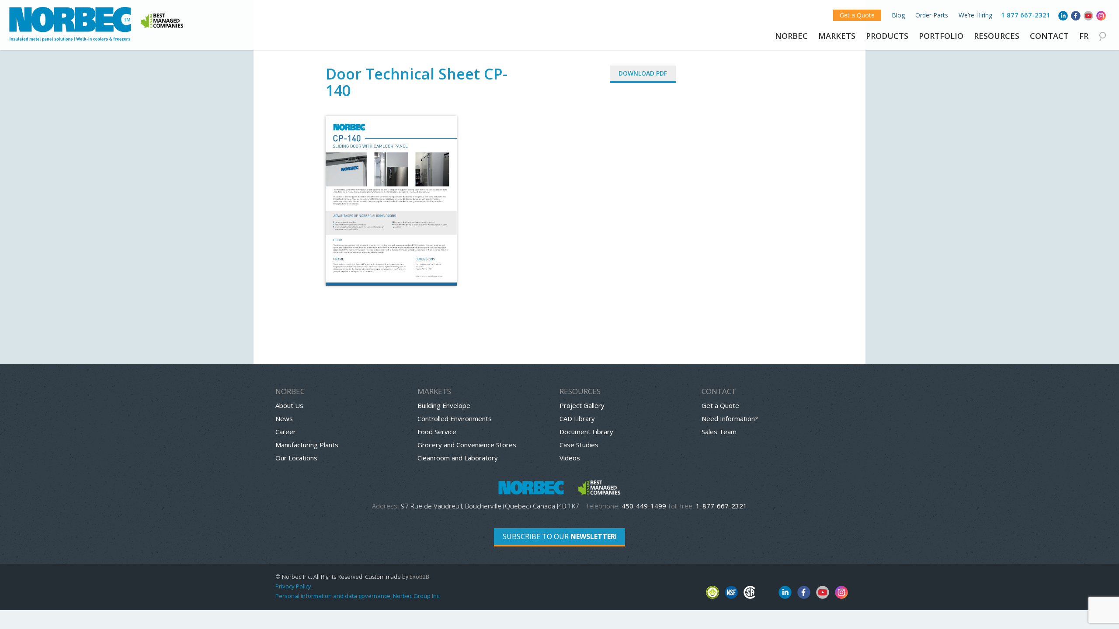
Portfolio (941, 36)
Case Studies (579, 444)
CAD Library (577, 418)
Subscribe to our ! (559, 536)
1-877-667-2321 (721, 505)
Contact (1049, 36)
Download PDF (643, 73)
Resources (996, 36)
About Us (289, 405)
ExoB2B (419, 577)
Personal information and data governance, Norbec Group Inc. (358, 596)
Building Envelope (443, 405)
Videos (570, 457)
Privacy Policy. (294, 586)
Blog (898, 15)
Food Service (436, 431)
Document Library (586, 431)
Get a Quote (857, 15)
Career (285, 431)
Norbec (791, 36)
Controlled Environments (454, 418)
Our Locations (296, 457)
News (284, 418)
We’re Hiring (975, 15)
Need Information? (730, 418)
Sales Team (719, 431)
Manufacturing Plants (306, 444)
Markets (836, 36)
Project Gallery (582, 405)
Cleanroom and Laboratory (457, 457)
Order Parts (931, 15)
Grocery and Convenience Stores (466, 444)
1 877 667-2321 (1025, 14)
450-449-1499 (644, 505)
